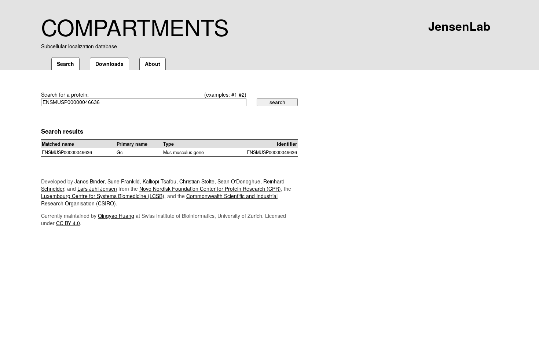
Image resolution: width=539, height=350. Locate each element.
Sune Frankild (123, 181)
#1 (234, 94)
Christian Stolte (196, 181)
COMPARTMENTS (135, 26)
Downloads (109, 63)
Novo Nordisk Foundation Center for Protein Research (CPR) (210, 188)
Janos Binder (89, 181)
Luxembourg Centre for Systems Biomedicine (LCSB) (102, 196)
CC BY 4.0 (68, 223)
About (152, 63)
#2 (242, 94)
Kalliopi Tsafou (159, 181)
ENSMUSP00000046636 (67, 152)
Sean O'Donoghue (238, 181)
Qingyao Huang (116, 215)
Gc (119, 152)
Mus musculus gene (183, 152)
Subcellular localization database (79, 46)
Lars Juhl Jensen (97, 188)
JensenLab (459, 26)
